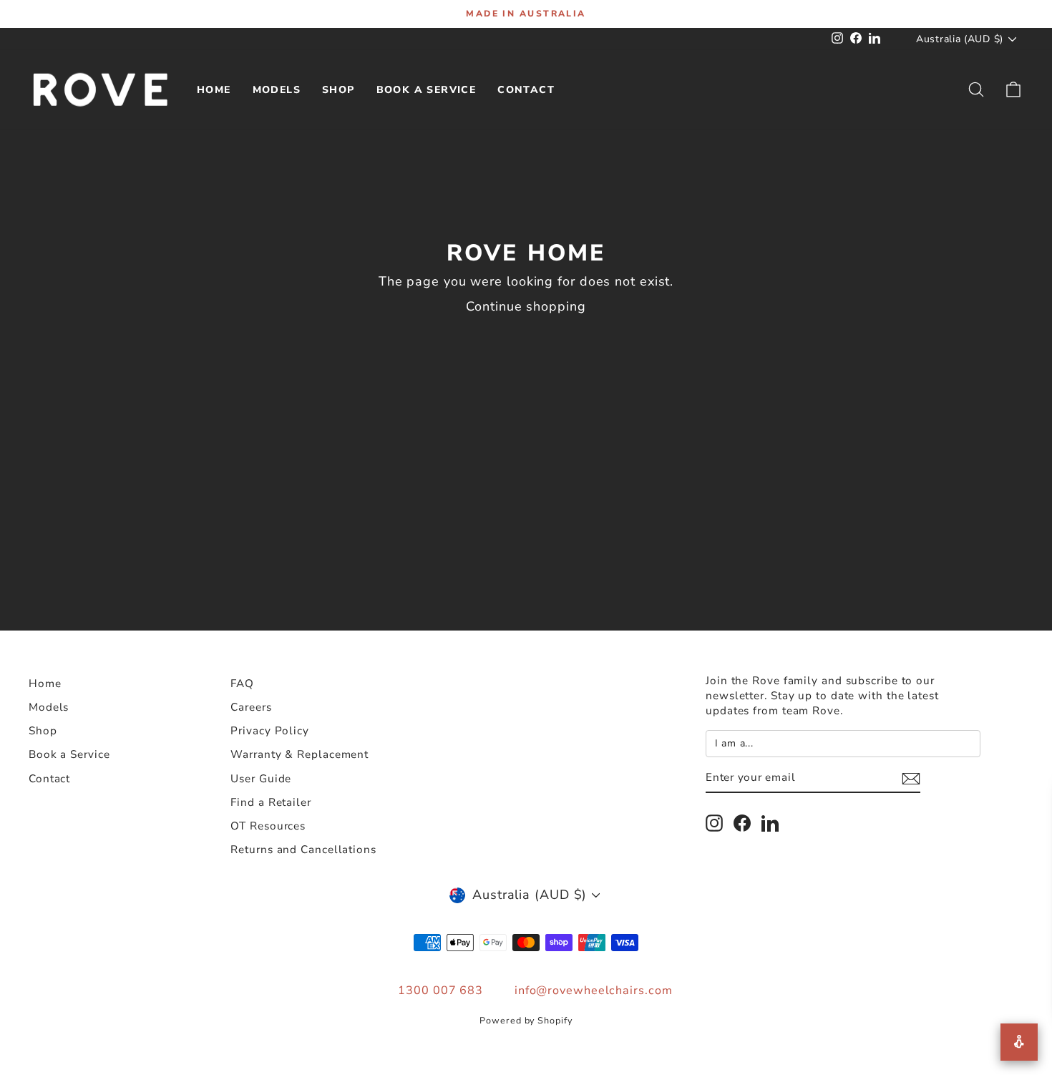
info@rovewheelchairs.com (594, 990)
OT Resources (268, 826)
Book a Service (426, 90)
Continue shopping (525, 306)
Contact (526, 90)
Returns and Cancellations (303, 849)
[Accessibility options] (1019, 1042)
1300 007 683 (440, 990)
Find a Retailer (270, 802)
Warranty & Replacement (299, 754)
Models (277, 90)
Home (214, 90)
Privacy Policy (269, 731)
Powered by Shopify (525, 1020)
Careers (250, 707)
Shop (338, 90)
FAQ (242, 683)
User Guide (260, 779)
